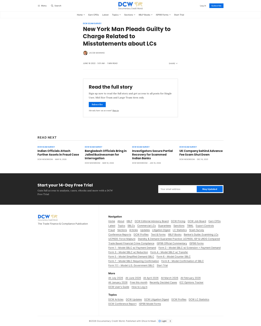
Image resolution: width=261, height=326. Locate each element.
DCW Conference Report (122, 303)
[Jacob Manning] (85, 52)
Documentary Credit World (111, 321)
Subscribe (216, 5)
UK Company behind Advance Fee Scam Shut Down (201, 153)
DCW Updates (134, 299)
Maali (153, 321)
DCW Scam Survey (92, 24)
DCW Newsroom (45, 159)
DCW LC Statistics (199, 299)
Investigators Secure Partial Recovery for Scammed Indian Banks (152, 154)
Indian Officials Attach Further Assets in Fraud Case (58, 153)
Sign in (116, 110)
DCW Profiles (178, 299)
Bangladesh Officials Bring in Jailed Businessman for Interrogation (106, 154)
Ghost (145, 321)
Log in (203, 5)
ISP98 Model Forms (150, 303)
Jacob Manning (97, 53)
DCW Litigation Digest (156, 299)
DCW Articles (115, 299)
